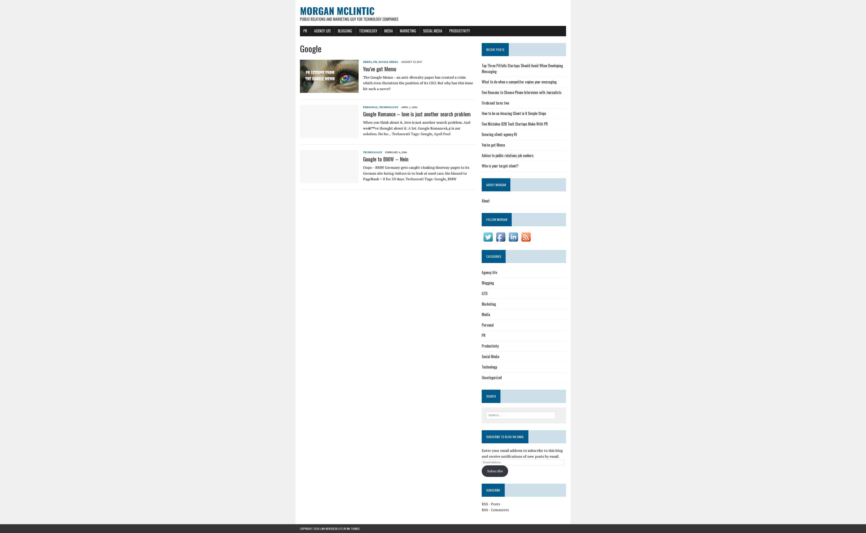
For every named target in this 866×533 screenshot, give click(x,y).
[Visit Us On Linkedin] (513, 240)
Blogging (345, 31)
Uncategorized (492, 377)
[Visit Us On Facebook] (500, 240)
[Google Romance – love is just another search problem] (329, 134)
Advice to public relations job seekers (508, 155)
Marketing (408, 31)
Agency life (322, 31)
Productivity (459, 31)
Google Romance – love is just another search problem (417, 114)
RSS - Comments (495, 509)
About (486, 201)
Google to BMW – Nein (385, 159)
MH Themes (353, 529)
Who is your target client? (500, 166)
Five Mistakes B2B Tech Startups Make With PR (515, 124)
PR (305, 31)
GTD (485, 293)
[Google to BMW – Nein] (329, 179)
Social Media (432, 31)
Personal (370, 107)
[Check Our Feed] (526, 240)
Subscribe (495, 471)
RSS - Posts (491, 503)
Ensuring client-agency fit (499, 134)
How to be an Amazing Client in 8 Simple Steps (514, 113)
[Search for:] (521, 414)
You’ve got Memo (379, 69)
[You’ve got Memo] (329, 89)
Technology (368, 31)
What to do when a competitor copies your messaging (519, 82)
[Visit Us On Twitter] (488, 240)
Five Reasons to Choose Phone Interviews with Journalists (522, 92)
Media (388, 31)
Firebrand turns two (495, 103)
